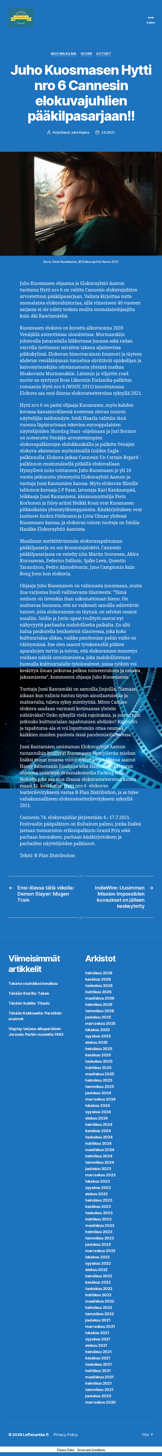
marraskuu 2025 (100, 1023)
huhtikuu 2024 (98, 1143)
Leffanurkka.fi (35, 1434)
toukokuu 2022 (98, 1288)
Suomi (86, 54)
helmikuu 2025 (98, 1080)
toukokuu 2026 (99, 985)
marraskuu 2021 (100, 1326)
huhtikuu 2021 (98, 1370)
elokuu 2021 (96, 1345)
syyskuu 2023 (98, 1187)
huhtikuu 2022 (98, 1295)
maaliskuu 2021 (99, 1377)
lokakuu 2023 (97, 1181)
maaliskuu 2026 (99, 998)
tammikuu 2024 (99, 1162)
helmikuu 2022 (98, 1307)
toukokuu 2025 (99, 1061)
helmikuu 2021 (98, 1383)
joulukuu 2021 (98, 1320)
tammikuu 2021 (99, 1389)
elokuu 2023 (96, 1194)
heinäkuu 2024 (98, 1124)
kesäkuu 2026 (98, 979)
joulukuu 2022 (98, 1244)
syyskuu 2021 (97, 1339)
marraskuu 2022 (100, 1251)
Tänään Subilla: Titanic (29, 1003)
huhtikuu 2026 (98, 992)
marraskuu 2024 (100, 1099)
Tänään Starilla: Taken (28, 993)
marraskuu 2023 (100, 1175)
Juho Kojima (80, 132)
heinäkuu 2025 (98, 1048)
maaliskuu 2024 (99, 1150)
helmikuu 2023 (98, 1232)
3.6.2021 (108, 132)
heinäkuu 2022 (98, 1276)
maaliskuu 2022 (99, 1301)
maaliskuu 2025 (99, 1074)
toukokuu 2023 (99, 1213)
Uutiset (103, 54)
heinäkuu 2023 (98, 1200)
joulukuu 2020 (98, 1396)
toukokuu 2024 (99, 1137)
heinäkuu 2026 (98, 973)
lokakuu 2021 (97, 1333)
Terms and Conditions (91, 1449)
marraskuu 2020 (100, 1402)
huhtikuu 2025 (98, 1067)
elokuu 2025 (96, 1042)
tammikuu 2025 (99, 1086)
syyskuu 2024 (98, 1112)
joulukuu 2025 (98, 1017)
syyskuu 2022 (98, 1263)
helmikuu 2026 (98, 1004)
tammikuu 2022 (99, 1314)
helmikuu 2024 (98, 1156)
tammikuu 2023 (99, 1238)
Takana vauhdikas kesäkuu (33, 983)
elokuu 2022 (96, 1269)
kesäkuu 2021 (97, 1358)
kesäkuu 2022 (98, 1282)
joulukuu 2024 (98, 1093)
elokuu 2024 (96, 1118)
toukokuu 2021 (98, 1364)
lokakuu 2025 (97, 1030)
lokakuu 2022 (97, 1257)
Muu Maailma (64, 54)
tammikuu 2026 (99, 1011)
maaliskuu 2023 (99, 1225)
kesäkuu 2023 (98, 1206)
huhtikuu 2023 (98, 1219)
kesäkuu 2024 (98, 1131)
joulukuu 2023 (98, 1168)
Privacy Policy (65, 1434)
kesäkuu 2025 (98, 1055)
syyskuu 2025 (98, 1036)
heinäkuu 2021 (98, 1352)
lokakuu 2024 (97, 1105)
